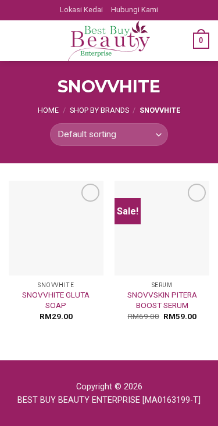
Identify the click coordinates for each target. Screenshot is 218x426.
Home (48, 110)
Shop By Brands (99, 110)
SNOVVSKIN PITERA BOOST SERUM (162, 300)
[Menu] (16, 40)
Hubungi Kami (134, 9)
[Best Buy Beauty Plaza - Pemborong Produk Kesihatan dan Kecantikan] (109, 40)
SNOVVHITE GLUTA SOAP (56, 300)
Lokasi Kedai (81, 9)
